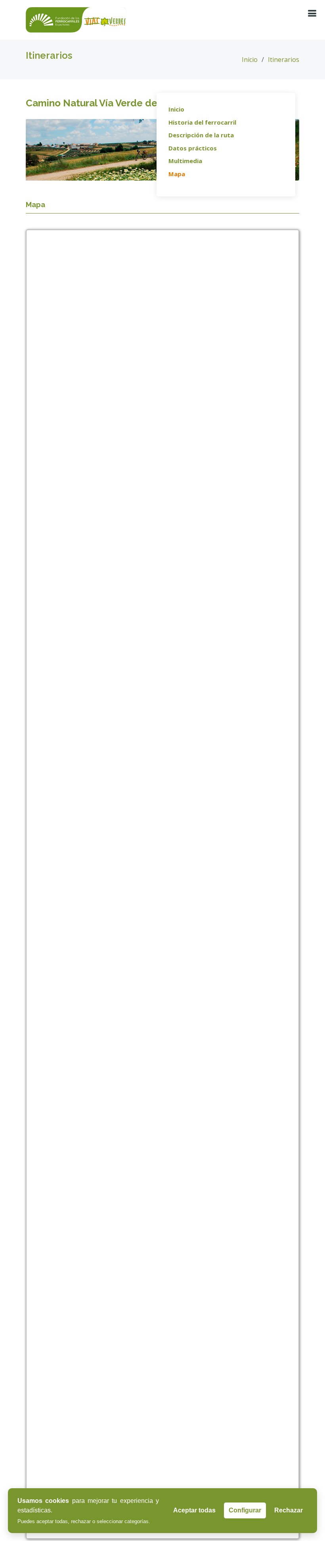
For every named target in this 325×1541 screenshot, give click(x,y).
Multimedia (185, 161)
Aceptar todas (194, 1510)
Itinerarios (283, 59)
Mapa (176, 174)
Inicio (250, 59)
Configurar (245, 1510)
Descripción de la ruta (201, 135)
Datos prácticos (192, 148)
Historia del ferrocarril (202, 122)
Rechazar (288, 1510)
